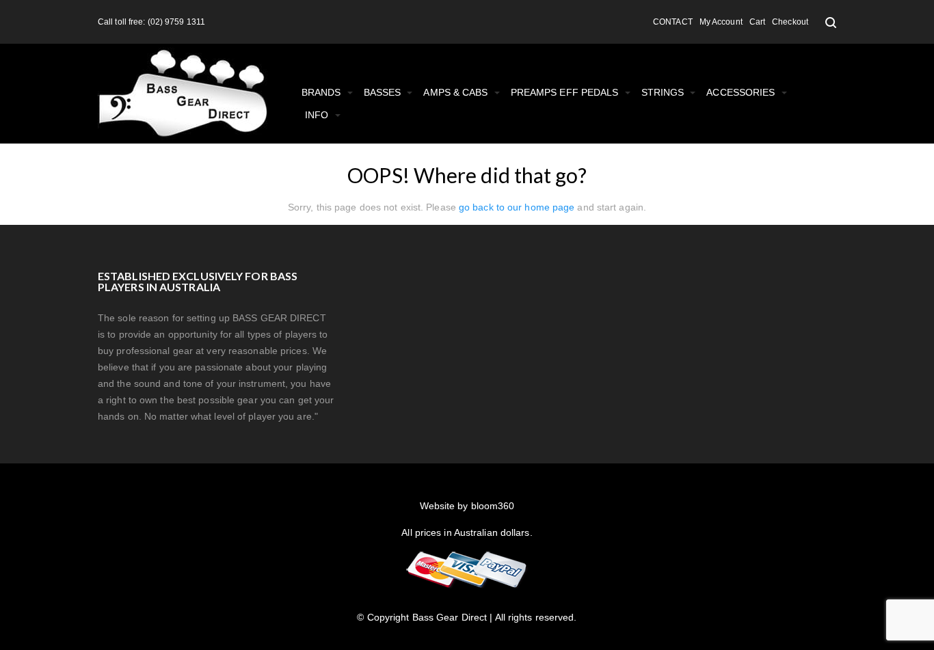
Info (318, 114)
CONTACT (673, 22)
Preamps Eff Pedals (566, 92)
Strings (664, 92)
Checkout (790, 22)
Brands (323, 92)
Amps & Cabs (456, 92)
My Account (721, 22)
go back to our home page (516, 207)
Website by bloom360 (467, 505)
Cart (757, 22)
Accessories (741, 92)
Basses (384, 92)
